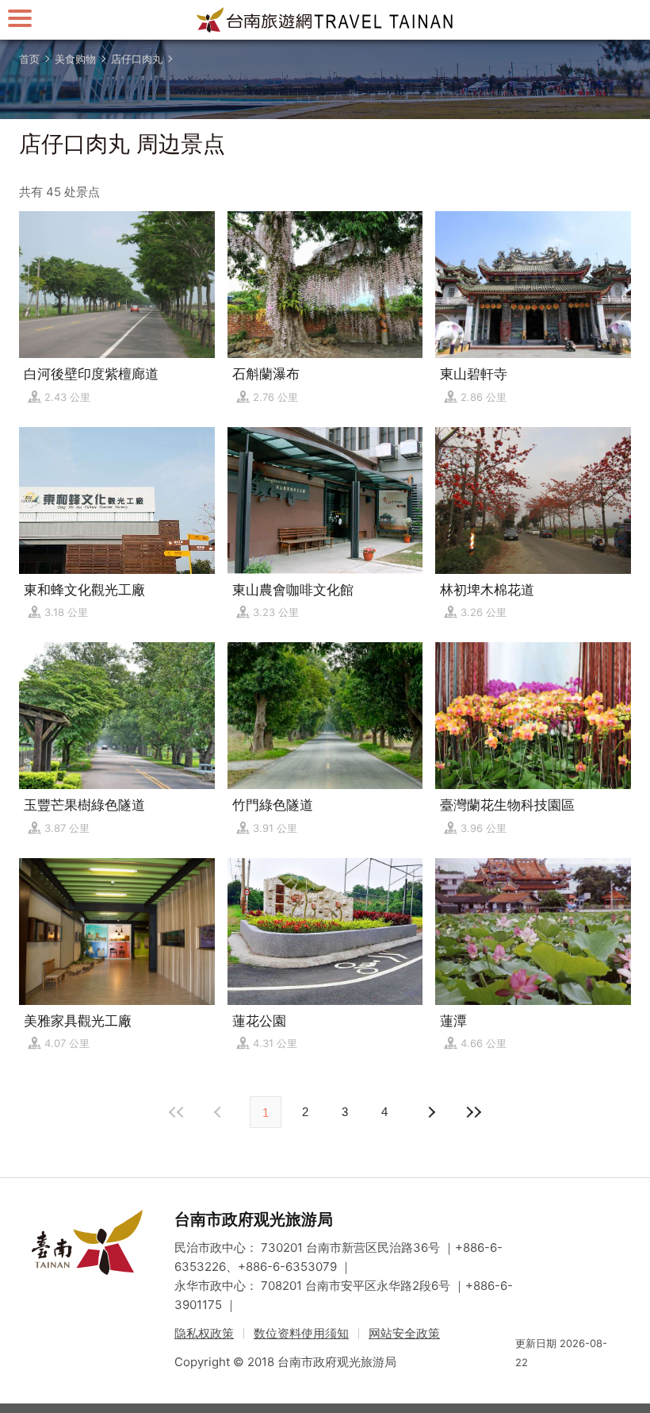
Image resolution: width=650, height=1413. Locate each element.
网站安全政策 (404, 1333)
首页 (29, 58)
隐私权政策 (204, 1333)
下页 (219, 1112)
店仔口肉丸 (136, 58)
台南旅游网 (325, 20)
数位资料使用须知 (301, 1333)
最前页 (177, 1112)
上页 (430, 1112)
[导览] (20, 18)
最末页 (473, 1112)
